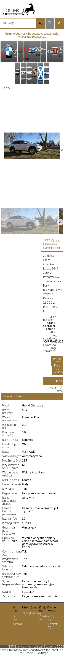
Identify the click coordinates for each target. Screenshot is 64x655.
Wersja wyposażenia (10, 419)
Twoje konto (52, 609)
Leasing (26, 613)
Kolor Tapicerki (10, 480)
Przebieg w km (10, 523)
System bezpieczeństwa (11, 583)
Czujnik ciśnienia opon (12, 553)
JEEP (6, 89)
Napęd (5, 451)
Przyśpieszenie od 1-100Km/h (10, 467)
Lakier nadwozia (11, 484)
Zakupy (35, 607)
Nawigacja (8, 488)
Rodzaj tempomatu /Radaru (9, 500)
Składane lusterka (7, 568)
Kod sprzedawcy (50, 337)
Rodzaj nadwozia (8, 411)
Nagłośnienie (9, 493)
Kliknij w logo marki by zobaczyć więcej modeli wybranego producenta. (32, 35)
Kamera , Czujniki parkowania (9, 511)
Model (5, 405)
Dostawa (35, 613)
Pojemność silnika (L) (8, 434)
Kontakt (17, 624)
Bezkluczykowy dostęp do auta (11, 575)
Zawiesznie (8, 596)
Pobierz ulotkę (57, 361)
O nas (15, 609)
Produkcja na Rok (9, 426)
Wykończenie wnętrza (10, 474)
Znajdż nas (43, 609)
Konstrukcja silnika (9, 446)
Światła (6, 592)
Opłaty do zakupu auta (9, 540)
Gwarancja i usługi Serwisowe (49, 348)
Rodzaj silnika (10, 439)
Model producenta (49, 318)
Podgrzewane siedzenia (10, 561)
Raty (25, 607)
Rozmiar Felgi (9, 518)
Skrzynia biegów (12, 456)
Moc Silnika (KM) (11, 460)
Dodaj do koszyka (58, 368)
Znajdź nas (43, 618)
